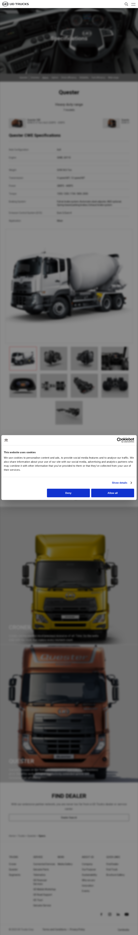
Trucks (21, 836)
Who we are (88, 880)
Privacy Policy (77, 929)
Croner (12, 864)
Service (38, 857)
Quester (31, 836)
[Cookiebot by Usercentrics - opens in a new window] (119, 440)
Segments (14, 875)
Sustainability (89, 875)
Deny (68, 493)
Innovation (88, 885)
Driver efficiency (68, 77)
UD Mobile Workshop (44, 889)
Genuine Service (42, 905)
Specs (45, 77)
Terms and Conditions (54, 929)
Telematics (39, 875)
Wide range (113, 77)
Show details (119, 482)
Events (86, 891)
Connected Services (44, 864)
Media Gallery (65, 864)
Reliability (84, 77)
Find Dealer (112, 864)
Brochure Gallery (115, 875)
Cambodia (123, 929)
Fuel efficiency (98, 77)
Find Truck (112, 869)
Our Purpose (89, 869)
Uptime (54, 77)
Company (87, 864)
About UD (88, 857)
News (61, 857)
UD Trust (38, 900)
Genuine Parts (41, 869)
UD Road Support (42, 894)
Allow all (113, 493)
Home (12, 836)
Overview (35, 77)
